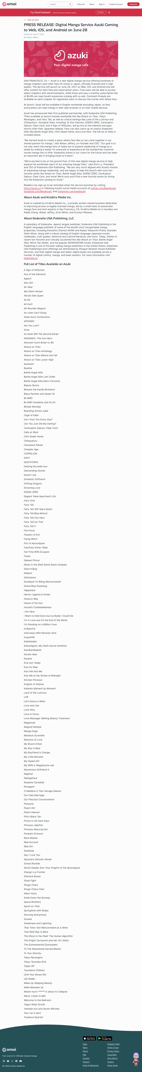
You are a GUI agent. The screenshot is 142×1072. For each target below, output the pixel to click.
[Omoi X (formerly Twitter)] (12, 1061)
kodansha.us (31, 258)
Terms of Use (112, 1048)
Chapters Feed (113, 1044)
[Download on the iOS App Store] (89, 1038)
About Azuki (112, 1065)
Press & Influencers (91, 1065)
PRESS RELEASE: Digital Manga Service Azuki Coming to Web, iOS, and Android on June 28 (71, 27)
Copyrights (112, 1055)
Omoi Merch (112, 1058)
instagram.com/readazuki (71, 191)
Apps (85, 1044)
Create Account (115, 4)
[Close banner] (109, 12)
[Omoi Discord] (20, 1061)
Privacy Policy (113, 1051)
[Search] (70, 4)
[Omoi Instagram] (3, 1061)
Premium (133, 4)
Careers (110, 1062)
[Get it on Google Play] (104, 1038)
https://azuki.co (32, 188)
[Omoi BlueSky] (8, 1061)
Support (86, 1062)
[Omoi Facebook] (16, 1061)
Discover (81, 4)
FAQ (84, 1055)
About (85, 1051)
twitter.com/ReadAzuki (103, 188)
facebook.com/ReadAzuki (38, 191)
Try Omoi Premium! (40, 12)
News (92, 4)
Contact (86, 1058)
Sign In (102, 4)
